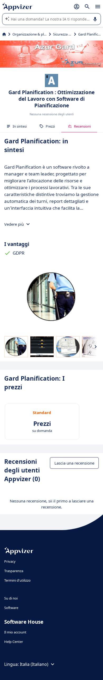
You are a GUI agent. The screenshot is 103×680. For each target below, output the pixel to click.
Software (11, 607)
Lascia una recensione (74, 463)
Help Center (13, 641)
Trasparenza (13, 570)
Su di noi (11, 598)
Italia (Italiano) (34, 664)
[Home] (4, 34)
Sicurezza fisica (62, 34)
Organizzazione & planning (29, 34)
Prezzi (50, 126)
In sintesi (20, 126)
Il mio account (15, 632)
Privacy (10, 561)
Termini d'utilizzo (17, 580)
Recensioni (82, 126)
